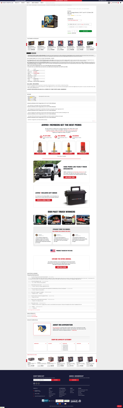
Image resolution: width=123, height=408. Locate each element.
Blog (49, 389)
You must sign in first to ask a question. (34, 309)
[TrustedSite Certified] (67, 401)
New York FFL (80, 393)
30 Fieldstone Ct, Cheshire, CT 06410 (38, 391)
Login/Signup (118, 3)
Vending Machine (62, 391)
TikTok (39, 383)
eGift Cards (72, 392)
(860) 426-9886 (114, 2)
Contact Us (50, 391)
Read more (74, 330)
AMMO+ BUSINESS (35, 2)
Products (17, 2)
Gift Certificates (61, 395)
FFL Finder (79, 392)
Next (96, 44)
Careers (50, 396)
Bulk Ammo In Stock (102, 0)
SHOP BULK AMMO (61, 267)
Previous (26, 44)
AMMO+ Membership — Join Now (61, 0)
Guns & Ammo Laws (81, 391)
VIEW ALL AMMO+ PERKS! (43, 200)
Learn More (74, 379)
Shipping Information (62, 393)
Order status (72, 389)
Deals (42, 2)
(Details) (82, 24)
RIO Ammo (35, 71)
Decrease (73, 31)
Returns (71, 391)
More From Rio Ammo (32, 354)
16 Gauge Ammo (65, 348)
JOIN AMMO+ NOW (70, 177)
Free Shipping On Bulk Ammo (20, 0)
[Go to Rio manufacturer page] (42, 329)
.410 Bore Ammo (65, 347)
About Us (50, 392)
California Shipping (81, 395)
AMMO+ (28, 2)
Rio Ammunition (56, 327)
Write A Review (78, 15)
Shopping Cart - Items (120, 3)
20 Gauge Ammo (65, 346)
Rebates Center (61, 392)
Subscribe (56, 379)
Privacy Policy (51, 395)
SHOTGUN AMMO (34, 316)
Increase (77, 31)
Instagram (34, 383)
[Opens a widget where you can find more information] (119, 406)
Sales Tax (60, 396)
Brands (22, 2)
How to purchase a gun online (83, 389)
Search (109, 3)
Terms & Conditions (52, 393)
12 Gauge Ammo (36, 73)
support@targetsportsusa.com (40, 396)
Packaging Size (70, 18)
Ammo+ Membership (62, 389)
